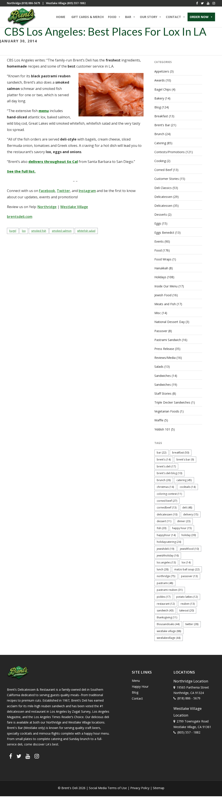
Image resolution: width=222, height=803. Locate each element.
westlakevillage (168, 638)
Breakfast (161, 116)
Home (60, 17)
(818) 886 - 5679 (188, 698)
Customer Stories (166, 179)
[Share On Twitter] (16, 794)
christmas (165, 487)
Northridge (47, 206)
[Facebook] (197, 3)
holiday (188, 535)
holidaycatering (169, 542)
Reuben (188, 604)
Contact (137, 698)
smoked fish (38, 231)
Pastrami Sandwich (167, 340)
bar (161, 452)
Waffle (158, 420)
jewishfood (189, 549)
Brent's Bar (185, 459)
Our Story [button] (148, 17)
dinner (183, 521)
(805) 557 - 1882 (188, 732)
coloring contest (169, 494)
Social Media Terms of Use (108, 788)
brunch (164, 480)
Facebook (47, 190)
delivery (190, 514)
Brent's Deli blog (169, 473)
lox (24, 231)
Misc (157, 313)
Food (158, 250)
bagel (12, 231)
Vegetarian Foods (166, 411)
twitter (191, 624)
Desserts (160, 214)
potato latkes (187, 597)
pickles (163, 597)
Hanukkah (161, 268)
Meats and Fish (165, 304)
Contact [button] (173, 17)
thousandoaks (168, 624)
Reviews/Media (165, 358)
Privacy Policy (139, 788)
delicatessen (167, 514)
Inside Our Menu (166, 286)
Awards (159, 80)
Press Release (164, 349)
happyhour (166, 535)
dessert (164, 521)
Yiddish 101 (162, 429)
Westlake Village (74, 206)
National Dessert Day (169, 322)
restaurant (166, 604)
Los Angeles (166, 562)
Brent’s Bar (162, 125)
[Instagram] (213, 3)
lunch (162, 569)
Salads (158, 366)
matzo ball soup (186, 569)
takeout (186, 610)
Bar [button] (128, 17)
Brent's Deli (166, 466)
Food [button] (112, 17)
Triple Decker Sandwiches (172, 402)
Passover (160, 331)
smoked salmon (62, 231)
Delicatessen (163, 197)
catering (184, 480)
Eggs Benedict (164, 232)
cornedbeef (166, 507)
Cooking (160, 161)
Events (159, 241)
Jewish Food (162, 295)
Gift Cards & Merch (87, 17)
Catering (160, 143)
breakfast (180, 452)
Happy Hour (182, 528)
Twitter (63, 190)
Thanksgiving (167, 617)
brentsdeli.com (19, 216)
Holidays (160, 277)
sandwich (165, 610)
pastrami (165, 583)
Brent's (164, 459)
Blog (157, 107)
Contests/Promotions (169, 152)
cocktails (188, 487)
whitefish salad (86, 231)
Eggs (157, 223)
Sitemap (158, 788)
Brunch (159, 134)
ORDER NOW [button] (199, 17)
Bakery (159, 98)
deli (187, 507)
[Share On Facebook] (10, 794)
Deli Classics (163, 188)
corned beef (167, 501)
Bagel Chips (162, 89)
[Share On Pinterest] (23, 794)
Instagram (87, 190)
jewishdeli (165, 549)
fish (161, 528)
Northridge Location (190, 681)
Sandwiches (162, 376)
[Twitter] (202, 3)
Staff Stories (162, 393)
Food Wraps (162, 259)
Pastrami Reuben (170, 590)
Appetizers (161, 71)
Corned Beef (163, 170)
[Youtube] (208, 3)
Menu (136, 681)
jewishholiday (168, 555)
